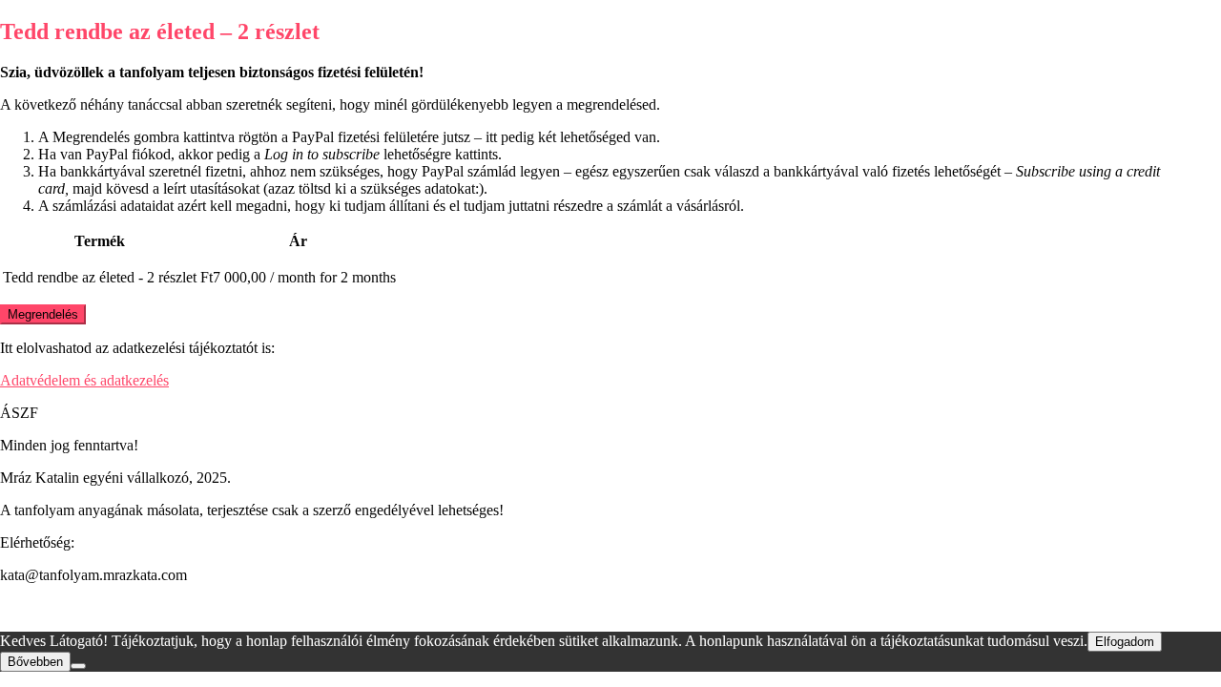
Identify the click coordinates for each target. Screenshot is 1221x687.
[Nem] (78, 666)
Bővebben (35, 662)
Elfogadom (1124, 642)
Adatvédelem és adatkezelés (84, 380)
